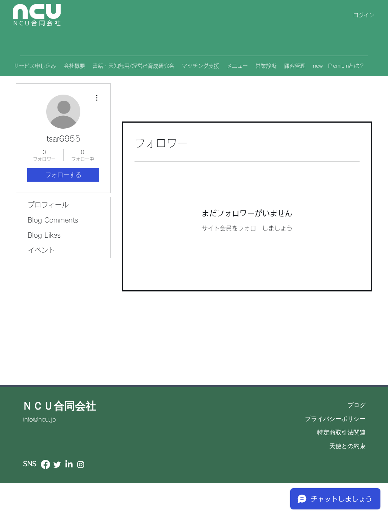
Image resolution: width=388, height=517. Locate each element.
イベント (41, 250)
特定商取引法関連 (341, 432)
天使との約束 (347, 446)
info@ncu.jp (39, 419)
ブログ (356, 405)
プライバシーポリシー (335, 418)
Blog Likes (44, 235)
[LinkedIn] (69, 464)
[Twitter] (57, 464)
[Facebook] (45, 464)
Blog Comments (53, 219)
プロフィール (48, 204)
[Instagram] (80, 464)
